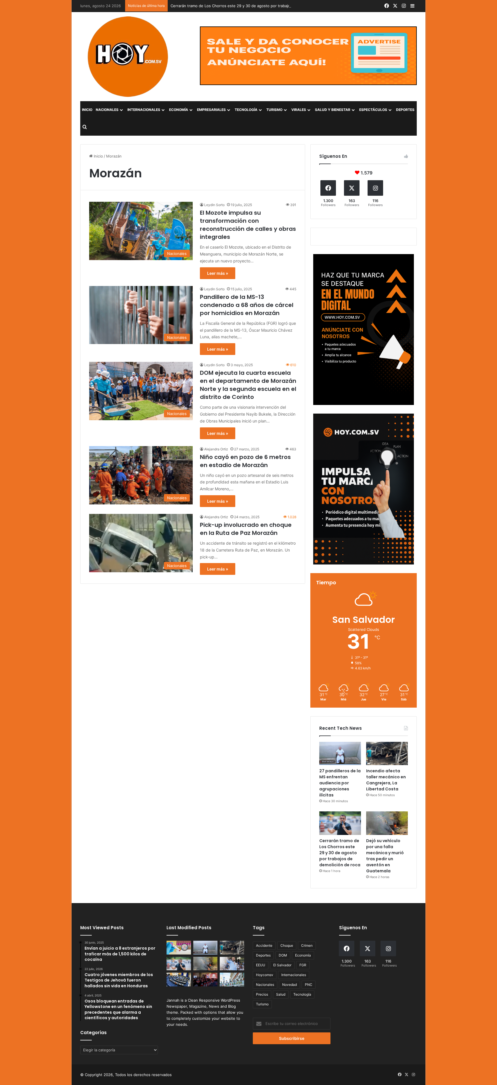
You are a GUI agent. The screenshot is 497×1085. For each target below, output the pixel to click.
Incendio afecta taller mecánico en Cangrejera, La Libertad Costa (386, 780)
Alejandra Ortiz (216, 449)
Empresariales (211, 109)
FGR (302, 965)
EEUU (260, 965)
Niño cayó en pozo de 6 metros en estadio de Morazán (245, 461)
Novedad (289, 984)
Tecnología (246, 109)
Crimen (307, 945)
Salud (280, 994)
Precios (262, 994)
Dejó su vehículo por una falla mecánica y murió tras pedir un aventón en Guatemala (385, 856)
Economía (178, 109)
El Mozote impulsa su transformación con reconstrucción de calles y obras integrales (248, 225)
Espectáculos (373, 109)
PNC (308, 984)
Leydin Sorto (214, 205)
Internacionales (143, 109)
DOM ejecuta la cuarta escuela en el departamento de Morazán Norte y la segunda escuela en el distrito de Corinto (248, 385)
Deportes (405, 109)
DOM (283, 955)
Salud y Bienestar (332, 109)
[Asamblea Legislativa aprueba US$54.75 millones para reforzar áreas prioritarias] (232, 979)
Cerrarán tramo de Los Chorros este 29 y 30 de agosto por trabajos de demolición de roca (252, 5)
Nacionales (107, 109)
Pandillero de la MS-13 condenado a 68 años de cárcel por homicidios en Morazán (246, 305)
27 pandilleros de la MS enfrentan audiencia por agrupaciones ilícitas (340, 783)
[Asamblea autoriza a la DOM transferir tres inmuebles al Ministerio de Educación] (179, 979)
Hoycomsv (264, 975)
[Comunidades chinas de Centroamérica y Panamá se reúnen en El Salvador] (205, 979)
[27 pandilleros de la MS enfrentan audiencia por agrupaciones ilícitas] (340, 753)
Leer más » (217, 273)
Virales (298, 109)
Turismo (274, 109)
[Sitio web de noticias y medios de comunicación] (128, 56)
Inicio (87, 109)
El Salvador (282, 965)
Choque (286, 945)
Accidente (264, 945)
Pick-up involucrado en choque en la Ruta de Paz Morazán (246, 529)
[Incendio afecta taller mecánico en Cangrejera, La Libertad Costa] (387, 753)
